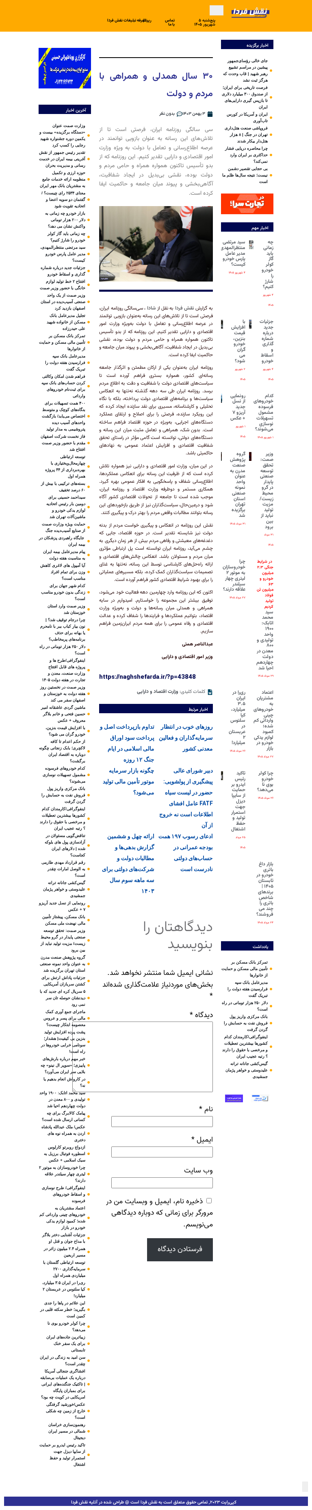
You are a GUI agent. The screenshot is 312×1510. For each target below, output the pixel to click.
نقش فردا (184, 308)
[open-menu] (216, 10)
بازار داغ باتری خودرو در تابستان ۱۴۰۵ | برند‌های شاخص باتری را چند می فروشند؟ (264, 889)
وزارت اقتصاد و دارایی (157, 691)
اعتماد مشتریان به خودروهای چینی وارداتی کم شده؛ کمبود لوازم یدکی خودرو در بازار (263, 720)
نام (206, 1109)
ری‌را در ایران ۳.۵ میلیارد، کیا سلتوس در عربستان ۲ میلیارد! (237, 717)
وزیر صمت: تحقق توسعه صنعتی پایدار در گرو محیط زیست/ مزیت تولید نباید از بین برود (266, 490)
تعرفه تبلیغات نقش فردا (126, 20)
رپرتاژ (147, 20)
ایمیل (202, 1140)
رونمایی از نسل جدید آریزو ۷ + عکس (237, 407)
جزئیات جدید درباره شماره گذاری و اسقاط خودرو (266, 341)
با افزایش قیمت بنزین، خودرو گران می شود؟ (238, 341)
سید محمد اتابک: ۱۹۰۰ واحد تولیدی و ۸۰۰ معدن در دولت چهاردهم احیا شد (264, 615)
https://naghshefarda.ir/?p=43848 (147, 676)
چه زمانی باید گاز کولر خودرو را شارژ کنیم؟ (267, 264)
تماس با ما (170, 22)
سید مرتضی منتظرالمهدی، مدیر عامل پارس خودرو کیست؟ (232, 253)
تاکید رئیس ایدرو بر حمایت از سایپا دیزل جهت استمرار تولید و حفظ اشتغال (238, 801)
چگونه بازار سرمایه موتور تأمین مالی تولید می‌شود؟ (128, 781)
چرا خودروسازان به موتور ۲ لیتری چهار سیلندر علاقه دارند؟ (234, 575)
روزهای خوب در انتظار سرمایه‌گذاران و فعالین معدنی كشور (186, 737)
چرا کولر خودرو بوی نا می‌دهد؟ (265, 782)
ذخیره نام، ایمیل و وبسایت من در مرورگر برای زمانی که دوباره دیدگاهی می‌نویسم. (159, 1213)
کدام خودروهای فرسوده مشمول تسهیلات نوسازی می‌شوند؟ (263, 412)
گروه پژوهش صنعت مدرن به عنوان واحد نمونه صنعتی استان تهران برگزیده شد (237, 484)
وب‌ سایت (198, 1171)
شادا (151, 308)
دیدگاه (201, 1015)
